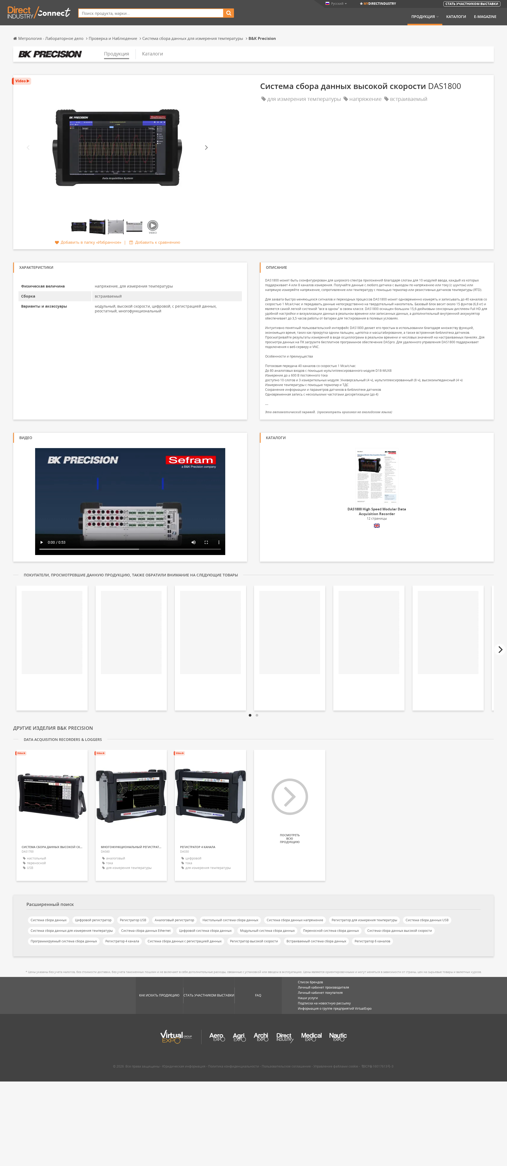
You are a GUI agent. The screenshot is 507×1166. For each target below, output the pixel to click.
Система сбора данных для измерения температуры (72, 930)
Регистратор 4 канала (122, 941)
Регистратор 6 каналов (372, 941)
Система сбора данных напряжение (295, 920)
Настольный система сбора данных (230, 920)
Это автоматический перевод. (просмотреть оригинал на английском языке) (328, 412)
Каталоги (456, 16)
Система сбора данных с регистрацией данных (185, 941)
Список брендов (310, 982)
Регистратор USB (133, 920)
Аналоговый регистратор (174, 920)
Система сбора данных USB (427, 920)
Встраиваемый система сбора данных (316, 941)
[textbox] (151, 13)
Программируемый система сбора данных (64, 941)
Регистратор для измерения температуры (364, 920)
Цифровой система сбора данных (205, 930)
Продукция (423, 16)
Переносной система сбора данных (331, 930)
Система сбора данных (49, 920)
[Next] (206, 147)
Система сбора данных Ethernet (146, 930)
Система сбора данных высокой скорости (399, 930)
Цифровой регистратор (93, 920)
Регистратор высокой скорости (254, 941)
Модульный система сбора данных (267, 930)
